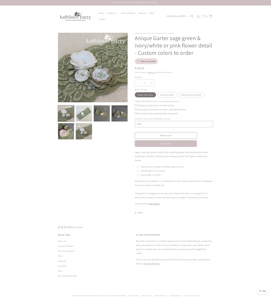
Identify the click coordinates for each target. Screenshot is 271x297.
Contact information (191, 295)
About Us (62, 241)
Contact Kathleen (66, 246)
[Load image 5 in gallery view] (66, 131)
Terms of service (161, 295)
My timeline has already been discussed (157, 113)
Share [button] (140, 212)
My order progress (66, 251)
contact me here (151, 263)
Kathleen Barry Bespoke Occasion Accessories (94, 296)
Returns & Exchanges (67, 276)
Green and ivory (145, 95)
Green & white (167, 95)
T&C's (60, 271)
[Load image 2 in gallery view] (84, 113)
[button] (113, 13)
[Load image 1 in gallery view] (66, 113)
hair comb (154, 203)
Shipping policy (175, 295)
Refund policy (134, 295)
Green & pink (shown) (191, 95)
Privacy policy (147, 295)
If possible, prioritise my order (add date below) (161, 109)
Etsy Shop (62, 266)
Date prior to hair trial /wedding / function (152, 119)
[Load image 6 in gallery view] (84, 131)
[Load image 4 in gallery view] (119, 113)
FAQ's (60, 256)
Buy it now (165, 143)
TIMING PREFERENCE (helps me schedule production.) (157, 101)
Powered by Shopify (119, 296)
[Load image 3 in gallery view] (102, 113)
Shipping (151, 72)
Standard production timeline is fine (155, 105)
